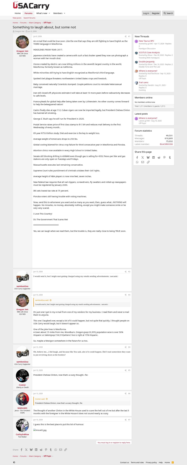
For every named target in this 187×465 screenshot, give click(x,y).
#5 (129, 370)
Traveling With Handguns (149, 57)
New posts (17, 18)
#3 (129, 295)
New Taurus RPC (146, 40)
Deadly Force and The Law (149, 67)
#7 (129, 420)
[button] (49, 13)
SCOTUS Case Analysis (149, 52)
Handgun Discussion (147, 48)
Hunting (142, 90)
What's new (41, 13)
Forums (28, 13)
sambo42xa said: (42, 300)
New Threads (142, 36)
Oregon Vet (19, 31)
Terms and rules (137, 462)
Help (161, 462)
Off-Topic (142, 78)
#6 (129, 393)
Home (18, 13)
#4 (129, 347)
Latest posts (141, 113)
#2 (129, 271)
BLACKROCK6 (166, 144)
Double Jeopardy (147, 61)
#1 (129, 36)
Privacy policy (151, 462)
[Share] (125, 36)
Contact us (124, 462)
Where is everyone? (148, 70)
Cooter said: (40, 399)
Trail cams (143, 82)
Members (57, 13)
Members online (144, 97)
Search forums (29, 18)
